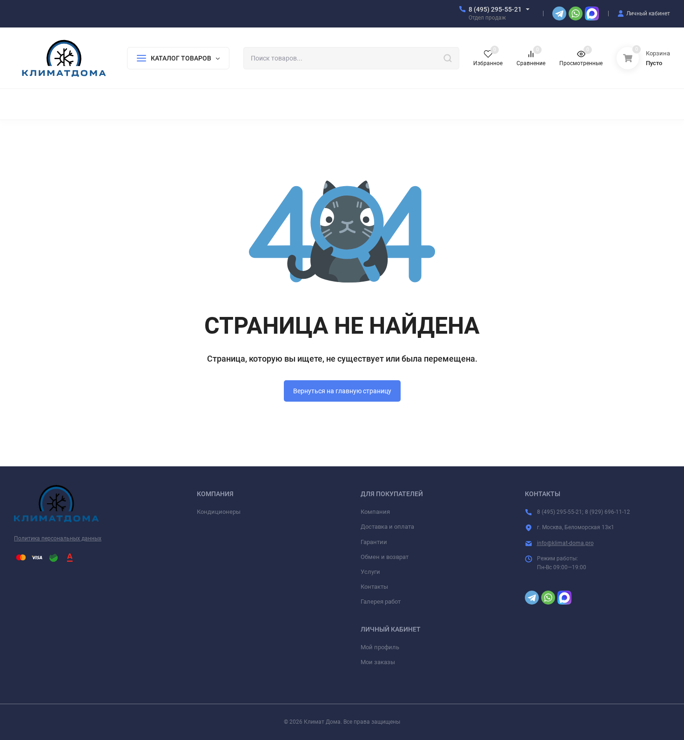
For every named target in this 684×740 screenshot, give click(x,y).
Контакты (374, 586)
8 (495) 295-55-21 (495, 9)
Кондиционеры (219, 511)
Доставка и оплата (387, 526)
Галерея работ (381, 601)
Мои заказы (378, 662)
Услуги (370, 571)
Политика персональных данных (57, 538)
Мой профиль (380, 647)
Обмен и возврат (385, 556)
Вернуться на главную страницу (342, 391)
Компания (375, 511)
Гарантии (374, 541)
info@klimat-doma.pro (565, 543)
